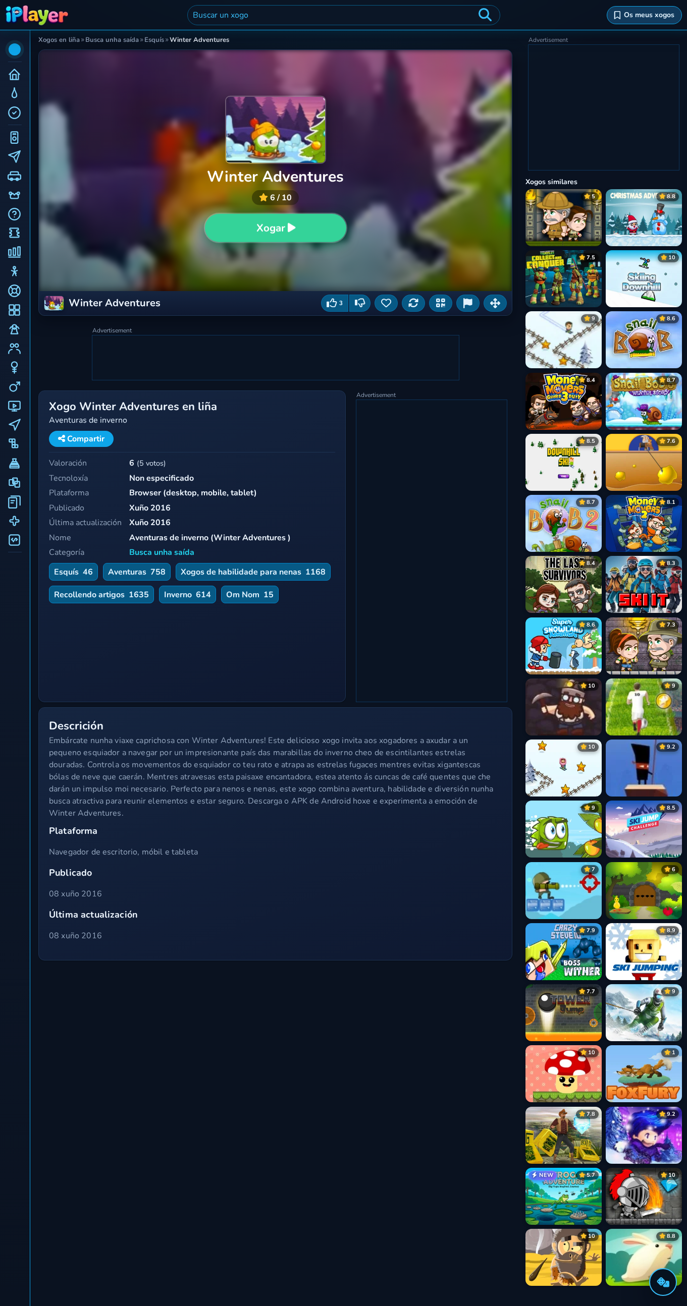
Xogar (270, 227)
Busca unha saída (161, 552)
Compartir (84, 438)
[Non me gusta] (360, 303)
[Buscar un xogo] (485, 15)
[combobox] (343, 15)
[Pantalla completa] (495, 303)
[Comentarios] (468, 303)
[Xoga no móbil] (440, 303)
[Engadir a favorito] (386, 303)
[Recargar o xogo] (413, 303)
